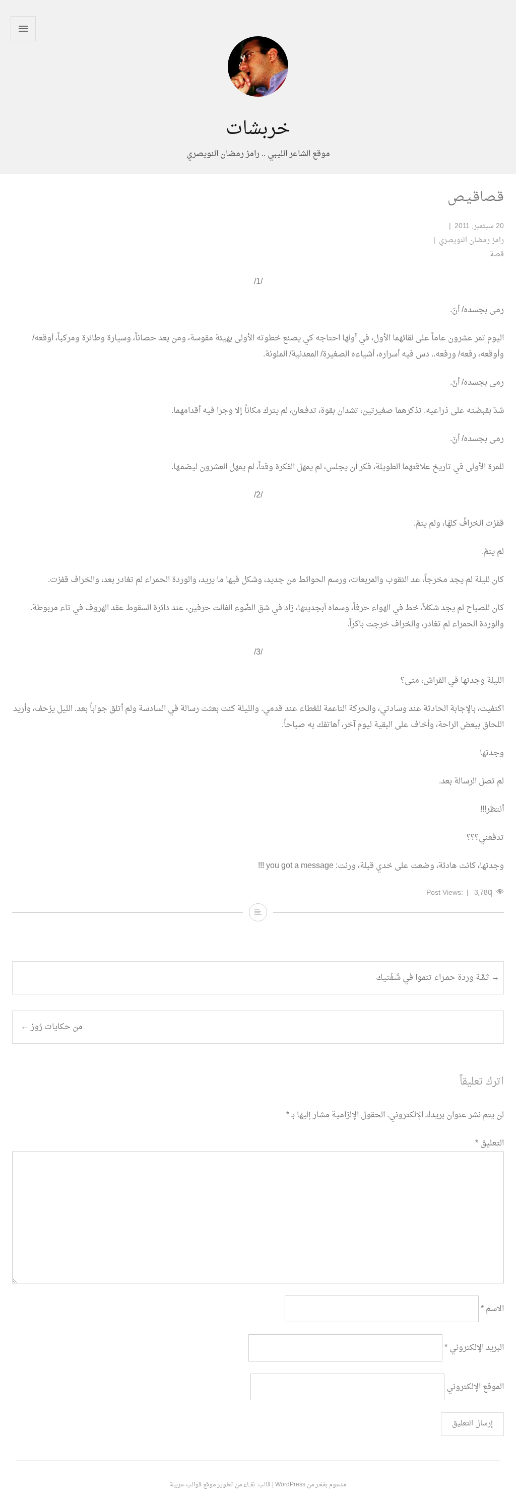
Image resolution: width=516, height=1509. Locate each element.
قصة (497, 254)
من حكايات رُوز (52, 1027)
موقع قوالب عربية (193, 1484)
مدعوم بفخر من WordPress (310, 1484)
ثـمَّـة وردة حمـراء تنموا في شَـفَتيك (437, 977)
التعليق (489, 1143)
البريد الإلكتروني (474, 1347)
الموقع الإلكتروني (475, 1386)
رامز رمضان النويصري (471, 240)
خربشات (258, 129)
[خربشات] (258, 110)
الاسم (492, 1309)
